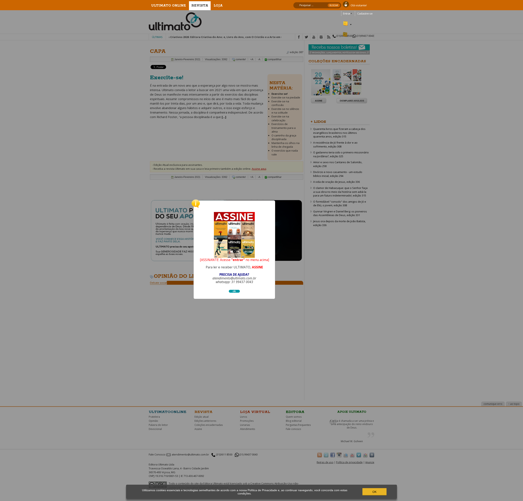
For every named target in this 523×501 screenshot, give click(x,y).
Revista (199, 5)
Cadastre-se (365, 13)
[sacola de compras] (346, 21)
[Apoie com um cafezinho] (346, 4)
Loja (218, 5)
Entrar (347, 13)
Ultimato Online (168, 5)
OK (374, 491)
